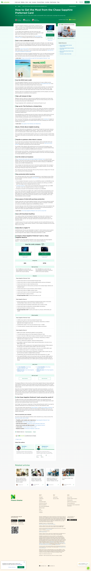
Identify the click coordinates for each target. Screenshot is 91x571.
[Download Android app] (21, 521)
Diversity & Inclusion (43, 503)
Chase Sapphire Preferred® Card (42, 420)
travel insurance (35, 177)
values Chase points (24, 48)
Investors (41, 512)
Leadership (41, 498)
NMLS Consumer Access (43, 524)
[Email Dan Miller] (22, 447)
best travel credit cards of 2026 (21, 418)
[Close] (89, 562)
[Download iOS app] (14, 521)
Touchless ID (46, 119)
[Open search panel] (76, 2)
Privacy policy (70, 500)
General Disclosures (44, 544)
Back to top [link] (18, 439)
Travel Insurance (28, 431)
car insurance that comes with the (31, 159)
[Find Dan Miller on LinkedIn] (24, 447)
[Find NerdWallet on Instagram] (72, 520)
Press (40, 509)
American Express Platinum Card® (29, 426)
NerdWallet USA (43, 565)
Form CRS (61, 542)
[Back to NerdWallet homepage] (15, 6)
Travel (19, 6)
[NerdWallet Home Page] (5, 2)
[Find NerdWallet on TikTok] (76, 520)
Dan (24, 446)
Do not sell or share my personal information (73, 505)
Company (41, 497)
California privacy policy (71, 501)
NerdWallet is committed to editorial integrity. (66, 38)
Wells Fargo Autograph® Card (29, 421)
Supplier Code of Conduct (72, 498)
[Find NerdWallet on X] (68, 520)
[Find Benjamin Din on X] (42, 447)
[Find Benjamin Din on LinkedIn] (46, 447)
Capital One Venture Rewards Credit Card (36, 423)
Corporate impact (42, 501)
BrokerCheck (58, 544)
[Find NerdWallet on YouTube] (70, 520)
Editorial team (41, 507)
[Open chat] (88, 568)
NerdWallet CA (52, 565)
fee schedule (49, 544)
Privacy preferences (71, 503)
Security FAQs (56, 498)
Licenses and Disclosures (51, 524)
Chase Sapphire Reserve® (40, 425)
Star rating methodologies (44, 506)
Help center (55, 497)
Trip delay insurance (20, 185)
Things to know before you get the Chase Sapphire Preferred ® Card (35, 58)
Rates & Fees (50, 40)
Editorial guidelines (43, 504)
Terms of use (69, 497)
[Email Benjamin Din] (44, 447)
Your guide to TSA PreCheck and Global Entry (31, 123)
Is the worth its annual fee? (33, 210)
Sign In (81, 2)
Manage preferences (12, 567)
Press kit (40, 510)
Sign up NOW (48, 71)
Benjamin (45, 446)
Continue (21, 567)
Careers (40, 500)
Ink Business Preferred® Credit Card (32, 428)
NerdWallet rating (50, 32)
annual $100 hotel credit (46, 83)
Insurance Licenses (49, 529)
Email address (35, 69)
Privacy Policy (40, 75)
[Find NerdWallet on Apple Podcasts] (74, 520)
